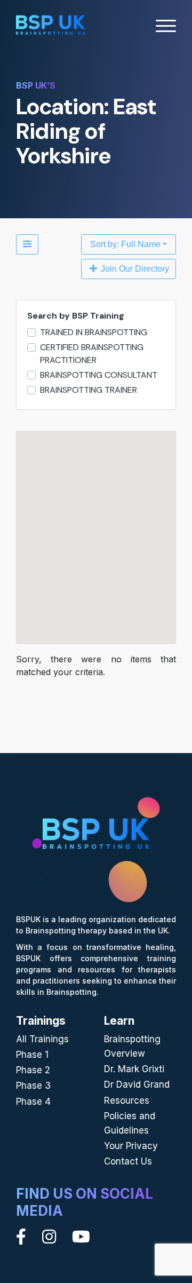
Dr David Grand (137, 1084)
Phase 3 (33, 1085)
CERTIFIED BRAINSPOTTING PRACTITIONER (91, 354)
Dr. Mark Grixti (134, 1069)
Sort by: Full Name (125, 244)
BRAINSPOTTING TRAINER (88, 389)
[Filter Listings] (27, 244)
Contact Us (128, 1161)
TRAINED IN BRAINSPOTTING (93, 332)
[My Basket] (137, 26)
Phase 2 (33, 1070)
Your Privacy (131, 1146)
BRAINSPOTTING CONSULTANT (98, 375)
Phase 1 (32, 1054)
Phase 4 (33, 1101)
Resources (126, 1100)
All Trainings (42, 1039)
